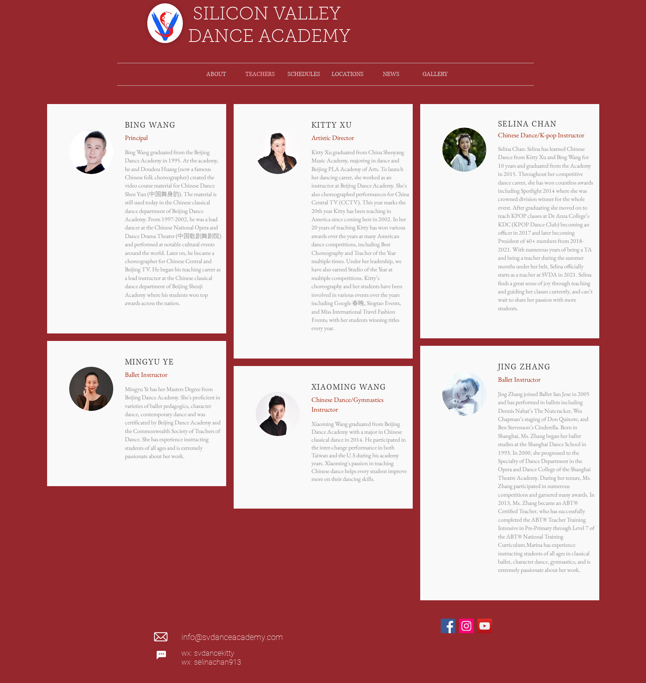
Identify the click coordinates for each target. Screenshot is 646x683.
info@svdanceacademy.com (232, 637)
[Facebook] (448, 626)
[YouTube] (484, 626)
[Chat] (161, 655)
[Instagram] (466, 626)
